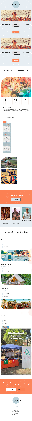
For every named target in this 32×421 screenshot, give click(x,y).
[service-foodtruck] (16, 250)
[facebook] (15, 406)
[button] (1, 215)
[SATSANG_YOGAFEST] (16, 1)
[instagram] (17, 406)
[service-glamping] (16, 274)
